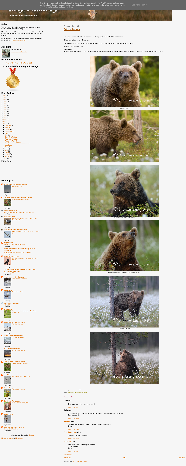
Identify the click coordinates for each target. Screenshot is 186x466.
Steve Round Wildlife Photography (15, 229)
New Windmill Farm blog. (11, 429)
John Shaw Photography (12, 303)
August (7, 133)
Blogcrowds (19, 438)
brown (72, 392)
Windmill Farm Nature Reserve (14, 427)
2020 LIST (7, 305)
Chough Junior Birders (11, 256)
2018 (4, 111)
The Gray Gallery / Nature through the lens (18, 197)
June (6, 147)
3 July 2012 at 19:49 (73, 429)
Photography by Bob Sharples (14, 277)
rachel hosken (8, 375)
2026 (4, 96)
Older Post (181, 457)
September (8, 131)
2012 (4, 123)
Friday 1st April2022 (9, 273)
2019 (4, 109)
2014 (4, 119)
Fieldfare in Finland (11, 141)
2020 (4, 108)
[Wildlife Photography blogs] (13, 91)
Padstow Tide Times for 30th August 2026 (19, 63)
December (8, 125)
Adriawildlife (8, 309)
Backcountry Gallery (10, 210)
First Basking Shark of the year (21, 376)
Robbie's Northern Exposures (13, 335)
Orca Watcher (8, 290)
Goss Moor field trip (11, 137)
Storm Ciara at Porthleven (19, 279)
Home (124, 457)
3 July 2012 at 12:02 (73, 407)
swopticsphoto (8, 242)
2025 (4, 98)
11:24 (80, 390)
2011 (4, 158)
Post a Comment (68, 454)
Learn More (135, 5)
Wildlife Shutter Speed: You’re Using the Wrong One (19, 212)
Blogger (31, 435)
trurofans (67, 421)
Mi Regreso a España (18, 350)
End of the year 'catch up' (19, 337)
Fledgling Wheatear (17, 324)
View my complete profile (19, 52)
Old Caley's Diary (9, 216)
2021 (4, 105)
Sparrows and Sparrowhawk (20, 199)
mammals (80, 392)
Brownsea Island (17, 186)
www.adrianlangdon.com (18, 40)
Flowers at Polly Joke (11, 139)
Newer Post (67, 457)
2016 (4, 115)
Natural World (8, 414)
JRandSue (67, 441)
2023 (4, 102)
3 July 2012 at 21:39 (73, 438)
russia (85, 392)
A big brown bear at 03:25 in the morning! (17, 143)
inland (76, 392)
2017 (4, 113)
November (8, 127)
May (6, 149)
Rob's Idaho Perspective (12, 348)
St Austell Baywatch (10, 388)
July (6, 135)
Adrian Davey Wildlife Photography (15, 184)
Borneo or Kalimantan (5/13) (20, 403)
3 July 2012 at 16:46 (73, 418)
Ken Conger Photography (12, 401)
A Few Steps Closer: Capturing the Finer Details (17, 252)
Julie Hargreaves (70, 432)
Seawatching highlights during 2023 (14, 244)
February (7, 155)
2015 (4, 117)
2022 (4, 104)
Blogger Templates (7, 438)
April (6, 151)
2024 (4, 100)
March (7, 153)
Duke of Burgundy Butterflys (20, 363)
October (7, 129)
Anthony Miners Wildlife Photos (14, 362)
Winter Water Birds (17, 292)
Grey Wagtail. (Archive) (18, 389)
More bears (8, 145)
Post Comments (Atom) (79, 461)
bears (69, 392)
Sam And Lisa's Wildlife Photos (14, 322)
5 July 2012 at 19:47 (73, 451)
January (7, 157)
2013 (4, 121)
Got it (144, 5)
